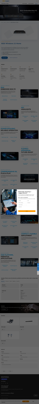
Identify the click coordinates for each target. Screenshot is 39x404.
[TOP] (38, 274)
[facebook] (38, 268)
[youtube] (38, 266)
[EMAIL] (38, 264)
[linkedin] (38, 270)
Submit (27, 211)
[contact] (38, 272)
